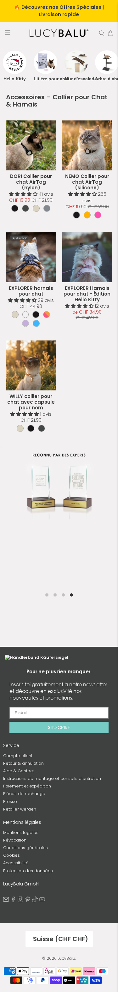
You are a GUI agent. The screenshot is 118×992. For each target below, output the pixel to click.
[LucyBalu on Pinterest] (28, 901)
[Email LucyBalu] (6, 901)
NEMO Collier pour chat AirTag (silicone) (87, 182)
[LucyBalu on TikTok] (35, 901)
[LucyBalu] (59, 33)
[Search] (101, 33)
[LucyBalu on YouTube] (42, 901)
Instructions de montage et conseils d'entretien (52, 778)
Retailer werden (19, 809)
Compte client (17, 756)
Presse (10, 802)
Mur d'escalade (76, 78)
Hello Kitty (14, 78)
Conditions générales (25, 848)
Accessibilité (16, 863)
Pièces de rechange (24, 794)
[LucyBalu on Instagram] (20, 901)
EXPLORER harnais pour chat (31, 291)
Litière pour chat (45, 78)
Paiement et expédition (27, 786)
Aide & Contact (18, 771)
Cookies (11, 855)
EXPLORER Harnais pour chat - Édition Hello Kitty (87, 294)
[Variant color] (14, 208)
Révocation (14, 840)
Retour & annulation (23, 763)
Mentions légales (20, 833)
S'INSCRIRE (59, 727)
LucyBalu (66, 958)
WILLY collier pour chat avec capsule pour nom (31, 402)
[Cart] (110, 33)
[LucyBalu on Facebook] (13, 901)
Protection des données (28, 871)
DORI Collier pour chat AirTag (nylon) (31, 182)
